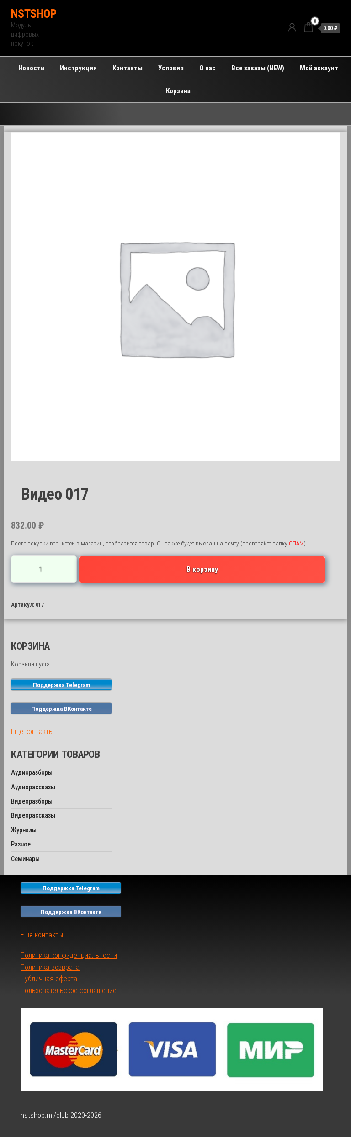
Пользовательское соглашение (69, 990)
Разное (21, 844)
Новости (31, 68)
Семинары (25, 858)
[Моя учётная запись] (292, 27)
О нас (207, 68)
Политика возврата (50, 967)
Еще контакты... (35, 731)
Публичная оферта (49, 978)
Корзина (178, 91)
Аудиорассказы (33, 787)
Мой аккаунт (319, 68)
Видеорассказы (33, 815)
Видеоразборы (32, 801)
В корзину (202, 569)
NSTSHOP (33, 14)
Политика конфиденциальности (69, 955)
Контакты (127, 68)
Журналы (24, 830)
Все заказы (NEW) (257, 68)
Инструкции (78, 68)
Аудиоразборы (32, 772)
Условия (171, 68)
